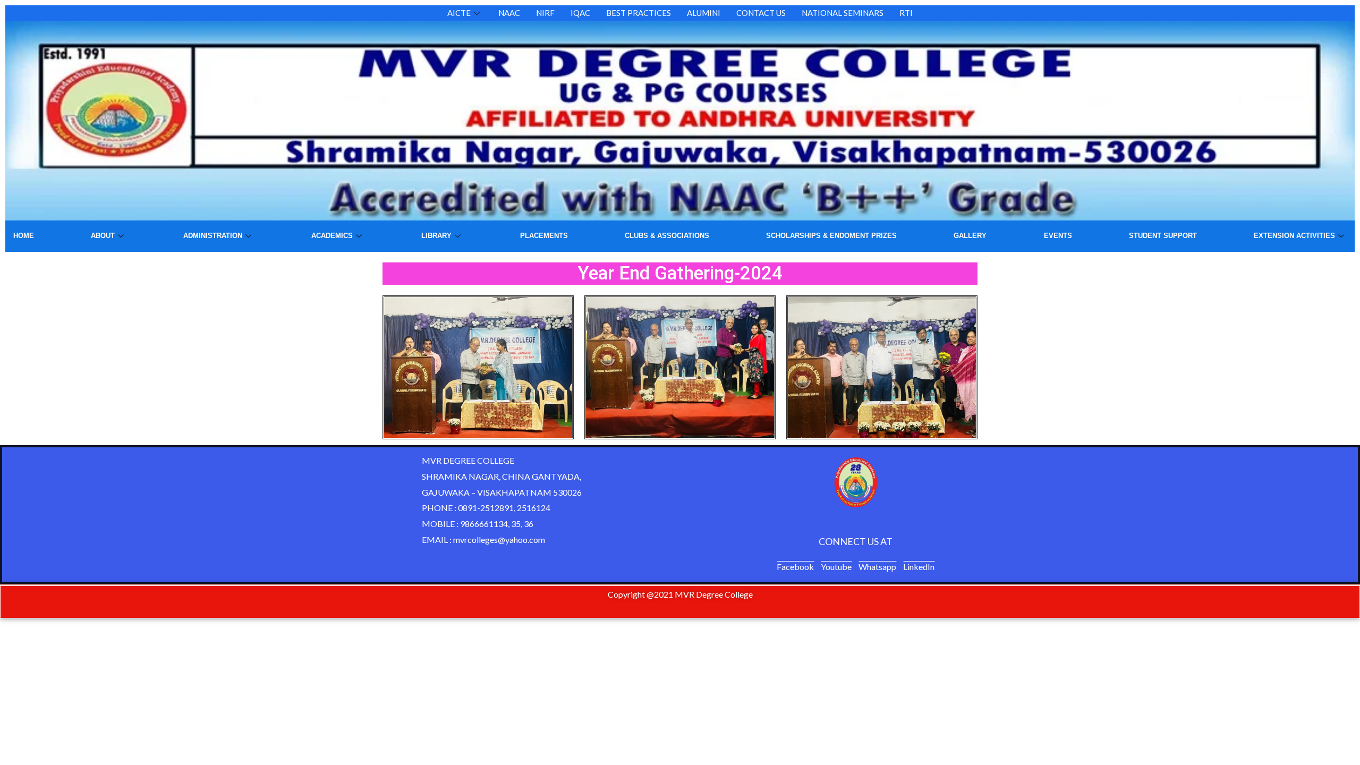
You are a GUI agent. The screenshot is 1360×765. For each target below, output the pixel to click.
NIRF (545, 13)
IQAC (580, 13)
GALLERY (970, 236)
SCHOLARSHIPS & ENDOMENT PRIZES (831, 236)
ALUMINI (703, 13)
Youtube (836, 567)
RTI (906, 13)
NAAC (509, 13)
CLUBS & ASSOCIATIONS (667, 236)
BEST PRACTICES (638, 13)
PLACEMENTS (544, 236)
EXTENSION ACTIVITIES (1294, 236)
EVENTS (1058, 236)
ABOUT (103, 236)
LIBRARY (436, 236)
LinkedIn (918, 567)
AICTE (459, 13)
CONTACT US (761, 13)
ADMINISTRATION (212, 236)
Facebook (795, 567)
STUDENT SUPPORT (1163, 236)
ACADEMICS (332, 236)
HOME (23, 236)
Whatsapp (877, 567)
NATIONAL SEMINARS (842, 13)
